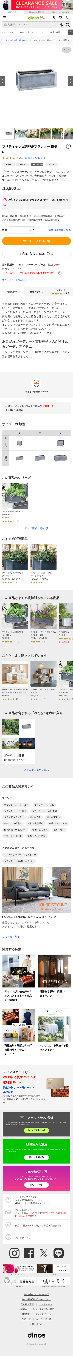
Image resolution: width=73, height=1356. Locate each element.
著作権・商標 (27, 1304)
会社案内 (23, 1309)
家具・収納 (55, 32)
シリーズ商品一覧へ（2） (36, 528)
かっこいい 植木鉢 (13, 823)
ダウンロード (36, 1184)
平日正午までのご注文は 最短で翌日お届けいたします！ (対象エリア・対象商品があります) (32, 1200)
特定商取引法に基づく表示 (36, 1294)
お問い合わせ (36, 1324)
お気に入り (60, 17)
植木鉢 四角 (35, 817)
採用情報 (25, 1314)
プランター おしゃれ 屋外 (16, 805)
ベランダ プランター (14, 817)
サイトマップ (45, 1304)
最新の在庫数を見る (60, 229)
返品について (24, 279)
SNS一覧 (26, 1319)
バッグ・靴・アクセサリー (31, 32)
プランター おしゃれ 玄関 (44, 811)
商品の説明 (12, 291)
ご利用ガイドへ (22, 1238)
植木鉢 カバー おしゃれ (15, 829)
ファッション (7, 32)
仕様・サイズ (36, 291)
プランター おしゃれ (44, 805)
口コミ (63, 292)
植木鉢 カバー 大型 (36, 836)
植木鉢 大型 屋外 (35, 823)
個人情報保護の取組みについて (36, 1299)
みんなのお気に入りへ (36, 770)
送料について (8, 279)
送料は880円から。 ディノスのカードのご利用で (41, 1213)
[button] (2, 81)
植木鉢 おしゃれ (40, 829)
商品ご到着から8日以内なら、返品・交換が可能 (38, 1225)
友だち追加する (36, 1157)
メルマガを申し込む (36, 1130)
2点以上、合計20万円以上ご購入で (29, 408)
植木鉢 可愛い (53, 817)
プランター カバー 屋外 (15, 811)
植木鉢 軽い (59, 829)
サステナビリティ (43, 1314)
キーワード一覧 (43, 1319)
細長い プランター (58, 823)
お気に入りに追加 (32, 254)
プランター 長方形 (13, 836)
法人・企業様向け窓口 (43, 1309)
